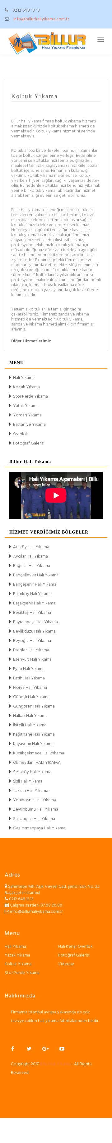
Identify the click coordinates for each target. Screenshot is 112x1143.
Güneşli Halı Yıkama (31, 697)
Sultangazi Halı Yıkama (34, 818)
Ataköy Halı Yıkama (31, 547)
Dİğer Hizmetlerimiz (31, 341)
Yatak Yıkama (26, 406)
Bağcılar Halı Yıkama (31, 565)
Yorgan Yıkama (27, 415)
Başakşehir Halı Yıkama (34, 603)
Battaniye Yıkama (29, 424)
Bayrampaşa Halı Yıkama (35, 622)
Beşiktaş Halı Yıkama (32, 612)
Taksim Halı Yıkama (30, 790)
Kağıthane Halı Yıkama (34, 734)
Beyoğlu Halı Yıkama (32, 640)
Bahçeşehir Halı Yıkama (34, 584)
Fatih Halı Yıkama (29, 678)
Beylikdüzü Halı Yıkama (34, 631)
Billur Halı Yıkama (55, 1064)
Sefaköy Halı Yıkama (32, 772)
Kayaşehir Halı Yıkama (33, 744)
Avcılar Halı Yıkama (30, 556)
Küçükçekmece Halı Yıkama (38, 753)
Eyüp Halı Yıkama (28, 669)
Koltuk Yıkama (34, 95)
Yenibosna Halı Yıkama (34, 800)
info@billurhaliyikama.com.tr (41, 19)
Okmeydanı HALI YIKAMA (37, 762)
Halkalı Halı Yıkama (30, 715)
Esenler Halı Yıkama (31, 650)
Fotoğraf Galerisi (28, 443)
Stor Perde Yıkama (30, 396)
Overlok (20, 434)
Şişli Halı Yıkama (27, 781)
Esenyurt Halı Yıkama (32, 659)
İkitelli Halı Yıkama (29, 725)
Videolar (66, 964)
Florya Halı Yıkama (30, 687)
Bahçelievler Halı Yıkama (35, 575)
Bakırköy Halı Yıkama (32, 594)
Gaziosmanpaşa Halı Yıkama (39, 828)
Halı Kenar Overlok (75, 946)
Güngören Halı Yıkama (34, 706)
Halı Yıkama (24, 377)
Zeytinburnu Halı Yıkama (35, 809)
